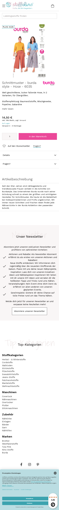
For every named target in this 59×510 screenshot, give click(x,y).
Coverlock (7, 396)
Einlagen (6, 421)
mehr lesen (7, 109)
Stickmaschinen (10, 408)
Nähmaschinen (9, 399)
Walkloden (7, 365)
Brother (6, 441)
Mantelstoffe (8, 383)
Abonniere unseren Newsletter (29, 311)
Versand (22, 120)
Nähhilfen (7, 430)
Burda (5, 452)
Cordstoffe (7, 362)
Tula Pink (6, 447)
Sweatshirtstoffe (10, 374)
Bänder (5, 424)
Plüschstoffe (8, 371)
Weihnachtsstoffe (10, 386)
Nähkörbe (7, 418)
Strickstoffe (8, 368)
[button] (16, 146)
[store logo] (19, 6)
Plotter (5, 405)
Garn (4, 427)
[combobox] (29, 16)
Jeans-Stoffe (8, 377)
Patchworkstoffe (10, 380)
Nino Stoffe (7, 450)
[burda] (48, 85)
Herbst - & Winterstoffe (14, 359)
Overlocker (7, 402)
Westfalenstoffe (10, 444)
